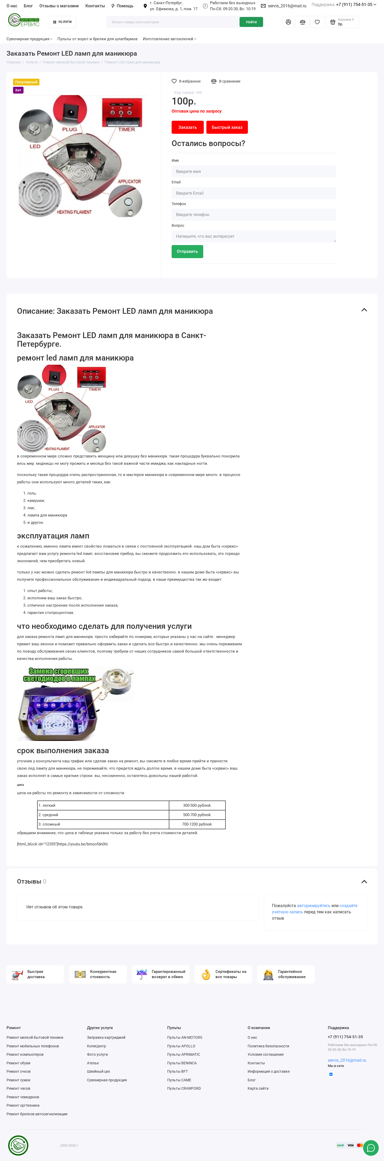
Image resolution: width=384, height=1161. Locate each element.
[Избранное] (317, 22)
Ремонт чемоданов (23, 1097)
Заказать (187, 127)
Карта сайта (258, 1088)
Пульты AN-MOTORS (184, 1037)
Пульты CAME (179, 1080)
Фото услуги (97, 1054)
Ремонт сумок (19, 1080)
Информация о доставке (269, 1071)
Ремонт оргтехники (23, 1105)
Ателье (93, 1063)
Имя (175, 160)
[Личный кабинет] (288, 22)
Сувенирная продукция (107, 1080)
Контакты (95, 5)
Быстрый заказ (227, 127)
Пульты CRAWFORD (184, 1088)
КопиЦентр (96, 1046)
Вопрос (178, 225)
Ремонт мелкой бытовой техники (35, 1037)
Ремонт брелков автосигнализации (37, 1114)
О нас (252, 1037)
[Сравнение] (303, 22)
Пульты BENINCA (182, 1063)
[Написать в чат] (371, 1148)
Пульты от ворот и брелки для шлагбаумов (97, 39)
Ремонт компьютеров (25, 1054)
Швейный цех (98, 1071)
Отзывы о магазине (59, 5)
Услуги (65, 22)
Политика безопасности (268, 1046)
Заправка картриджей (106, 1037)
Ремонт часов (18, 1088)
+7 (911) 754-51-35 (342, 4)
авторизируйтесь (313, 905)
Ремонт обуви (18, 1063)
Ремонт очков (19, 1071)
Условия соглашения (266, 1054)
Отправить (187, 251)
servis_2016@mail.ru (287, 5)
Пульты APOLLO (181, 1046)
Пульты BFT (177, 1071)
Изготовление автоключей (168, 39)
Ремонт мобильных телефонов (33, 1046)
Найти (251, 22)
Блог (28, 5)
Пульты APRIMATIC (183, 1054)
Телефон (179, 204)
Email (176, 182)
